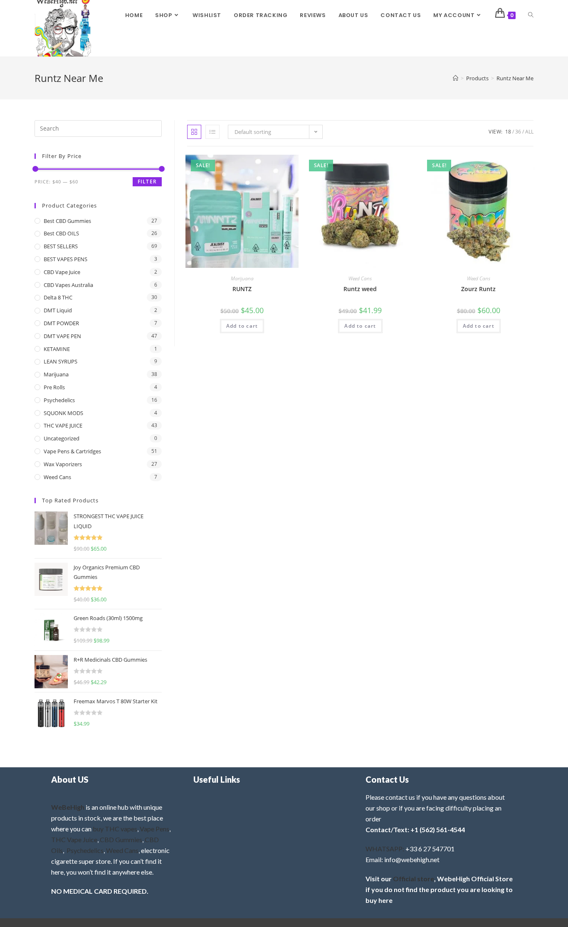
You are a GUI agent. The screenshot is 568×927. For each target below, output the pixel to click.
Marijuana (242, 278)
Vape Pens (154, 829)
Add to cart (242, 325)
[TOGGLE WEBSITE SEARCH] (531, 15)
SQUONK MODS (63, 413)
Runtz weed (360, 289)
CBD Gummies (121, 839)
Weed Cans (360, 278)
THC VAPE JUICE (63, 425)
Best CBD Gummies (67, 221)
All (529, 131)
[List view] (212, 132)
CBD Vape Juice (62, 272)
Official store (413, 879)
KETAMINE (57, 349)
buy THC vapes (115, 829)
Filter (147, 181)
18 (508, 131)
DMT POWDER (61, 323)
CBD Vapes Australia (68, 285)
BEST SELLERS (61, 246)
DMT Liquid (58, 310)
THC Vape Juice (74, 839)
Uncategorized (61, 438)
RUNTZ (242, 289)
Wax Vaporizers (63, 464)
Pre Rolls (54, 387)
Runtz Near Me (514, 78)
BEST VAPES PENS (65, 259)
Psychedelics (59, 400)
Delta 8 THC (58, 297)
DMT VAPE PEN (62, 336)
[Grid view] (194, 132)
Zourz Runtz (478, 289)
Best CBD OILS (61, 233)
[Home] (455, 78)
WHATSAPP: (384, 849)
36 (518, 131)
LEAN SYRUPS (60, 361)
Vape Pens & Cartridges (72, 451)
